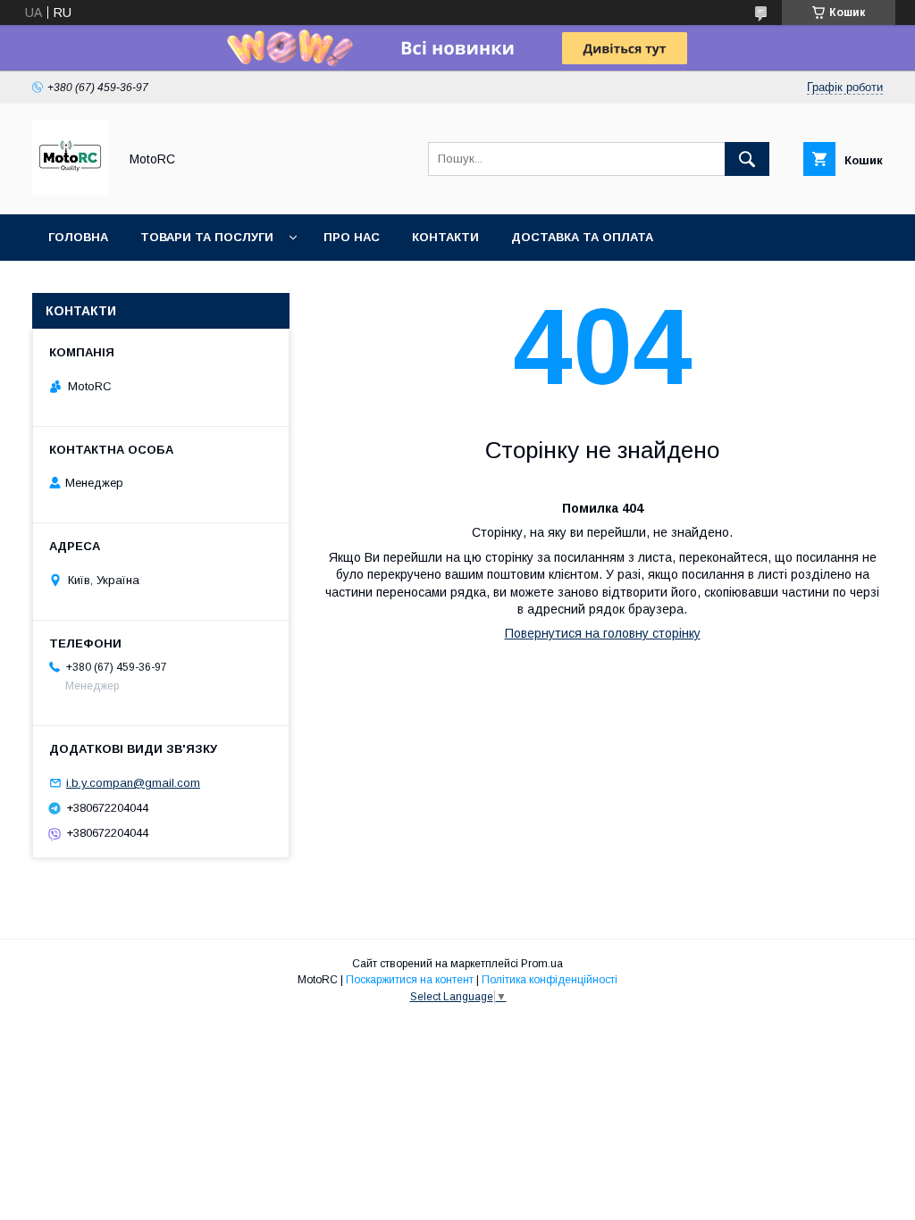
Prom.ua (542, 963)
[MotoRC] (70, 191)
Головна (78, 237)
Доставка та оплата (582, 237)
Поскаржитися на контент (410, 979)
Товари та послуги (206, 237)
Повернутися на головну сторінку (603, 633)
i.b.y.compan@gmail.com (133, 783)
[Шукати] (747, 159)
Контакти (445, 237)
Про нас (351, 237)
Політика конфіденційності (549, 979)
